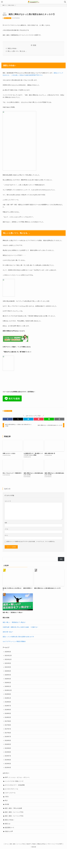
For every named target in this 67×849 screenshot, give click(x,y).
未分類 (7, 804)
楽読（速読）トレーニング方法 (14, 812)
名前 (6, 522)
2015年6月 (8, 759)
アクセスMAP (58, 844)
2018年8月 (8, 702)
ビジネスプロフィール (11, 789)
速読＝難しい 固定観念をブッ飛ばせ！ (14, 622)
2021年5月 (8, 663)
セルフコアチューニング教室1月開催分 (14, 641)
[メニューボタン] (2, 2)
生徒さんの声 (9, 831)
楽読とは (7, 823)
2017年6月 (8, 732)
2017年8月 (8, 725)
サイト (6, 535)
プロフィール (50, 844)
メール (6, 529)
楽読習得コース (9, 827)
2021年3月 (8, 667)
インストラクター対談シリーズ (14, 781)
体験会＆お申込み (41, 844)
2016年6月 (8, 740)
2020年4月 (8, 675)
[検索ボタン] (65, 2)
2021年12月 (8, 655)
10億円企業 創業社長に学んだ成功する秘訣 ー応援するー (20, 627)
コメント (8, 501)
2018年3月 (8, 717)
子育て (7, 796)
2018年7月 (8, 705)
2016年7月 (8, 736)
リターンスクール (10, 792)
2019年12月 (8, 690)
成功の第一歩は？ (8, 632)
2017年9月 (8, 721)
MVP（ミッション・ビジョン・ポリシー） (17, 777)
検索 (61, 559)
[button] (8, 419)
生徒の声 (28, 844)
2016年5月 (8, 744)
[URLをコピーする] (59, 419)
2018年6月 (8, 709)
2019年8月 (8, 694)
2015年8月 (8, 752)
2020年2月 (8, 682)
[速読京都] (33, 2)
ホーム (6, 844)
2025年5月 (8, 651)
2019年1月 (8, 698)
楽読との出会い (8, 18)
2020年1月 (8, 686)
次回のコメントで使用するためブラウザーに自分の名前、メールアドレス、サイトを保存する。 (31, 541)
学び (6, 800)
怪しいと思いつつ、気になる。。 (18, 51)
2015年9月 (8, 748)
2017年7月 (8, 729)
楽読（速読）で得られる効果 (13, 808)
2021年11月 (8, 659)
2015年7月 (8, 756)
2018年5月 (8, 713)
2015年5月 (8, 763)
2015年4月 (8, 767)
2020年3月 (8, 678)
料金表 (34, 844)
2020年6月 (8, 671)
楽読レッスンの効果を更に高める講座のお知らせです (18, 636)
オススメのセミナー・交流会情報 (15, 785)
